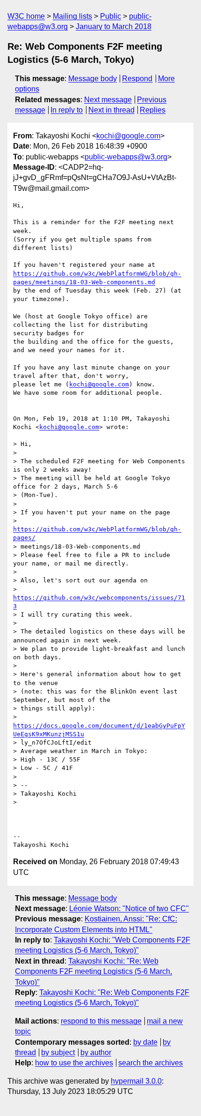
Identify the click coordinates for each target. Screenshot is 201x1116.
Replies (152, 110)
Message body (92, 79)
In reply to (66, 110)
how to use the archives (74, 1063)
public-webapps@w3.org (126, 157)
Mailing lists (72, 16)
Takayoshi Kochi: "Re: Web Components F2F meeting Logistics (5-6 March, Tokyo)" (93, 971)
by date (145, 1042)
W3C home (26, 16)
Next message (108, 100)
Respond (137, 79)
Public (110, 16)
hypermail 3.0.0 (136, 1081)
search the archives (150, 1063)
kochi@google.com (128, 136)
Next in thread (111, 110)
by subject (58, 1052)
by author (95, 1052)
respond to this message (101, 1021)
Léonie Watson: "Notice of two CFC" (129, 908)
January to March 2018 (113, 26)
